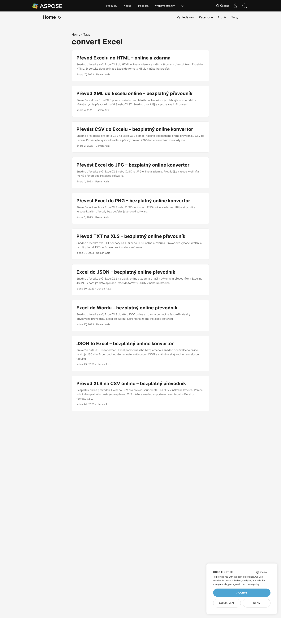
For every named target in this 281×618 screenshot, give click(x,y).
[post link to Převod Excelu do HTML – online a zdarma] (140, 65)
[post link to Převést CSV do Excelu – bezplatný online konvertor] (140, 137)
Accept (241, 592)
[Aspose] (47, 6)
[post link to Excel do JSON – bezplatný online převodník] (140, 279)
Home (49, 17)
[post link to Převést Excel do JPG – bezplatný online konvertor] (140, 172)
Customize (227, 603)
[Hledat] (244, 5)
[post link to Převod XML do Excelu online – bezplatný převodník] (140, 101)
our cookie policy (250, 584)
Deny (256, 603)
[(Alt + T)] (59, 17)
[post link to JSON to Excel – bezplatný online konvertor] (140, 353)
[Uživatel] (235, 5)
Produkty (111, 5)
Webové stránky (165, 5)
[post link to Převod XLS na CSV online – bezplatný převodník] (140, 393)
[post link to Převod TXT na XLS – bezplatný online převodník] (140, 244)
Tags (86, 34)
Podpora (143, 5)
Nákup (128, 5)
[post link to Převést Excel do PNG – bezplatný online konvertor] (140, 208)
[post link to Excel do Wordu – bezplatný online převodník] (140, 315)
